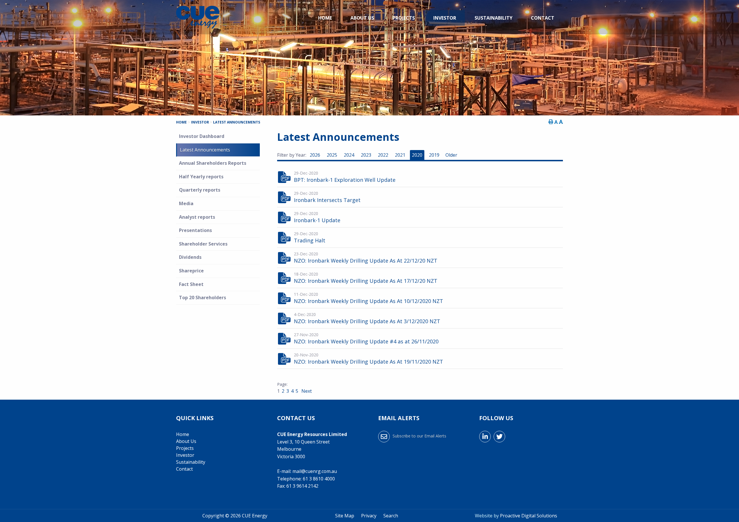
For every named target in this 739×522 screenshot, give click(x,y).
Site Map (344, 515)
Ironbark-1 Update (317, 220)
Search (390, 515)
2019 (434, 155)
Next (306, 391)
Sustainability (493, 18)
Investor (444, 18)
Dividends (190, 257)
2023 (366, 155)
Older (451, 155)
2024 (349, 155)
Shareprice (191, 270)
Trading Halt (309, 240)
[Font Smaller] (556, 122)
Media (186, 203)
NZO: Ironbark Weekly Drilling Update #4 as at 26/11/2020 (366, 341)
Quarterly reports (199, 190)
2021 (400, 155)
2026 (315, 155)
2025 (332, 155)
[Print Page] (550, 122)
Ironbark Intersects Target (327, 200)
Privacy (368, 515)
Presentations (195, 230)
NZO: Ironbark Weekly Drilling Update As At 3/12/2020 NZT (367, 321)
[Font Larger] (561, 122)
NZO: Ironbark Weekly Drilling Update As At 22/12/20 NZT (365, 260)
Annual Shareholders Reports (212, 163)
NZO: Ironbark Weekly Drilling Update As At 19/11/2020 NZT (368, 361)
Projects (404, 18)
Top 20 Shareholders (202, 297)
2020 (417, 155)
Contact (542, 18)
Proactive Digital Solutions (528, 515)
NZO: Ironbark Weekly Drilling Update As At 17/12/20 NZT (365, 280)
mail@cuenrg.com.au (314, 471)
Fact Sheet (191, 284)
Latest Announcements (205, 150)
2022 (383, 155)
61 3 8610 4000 (319, 479)
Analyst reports (197, 217)
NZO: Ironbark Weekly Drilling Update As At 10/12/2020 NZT (368, 301)
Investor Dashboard (201, 136)
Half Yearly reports (201, 176)
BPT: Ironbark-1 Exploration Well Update (344, 179)
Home (325, 18)
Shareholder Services (203, 244)
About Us (362, 18)
